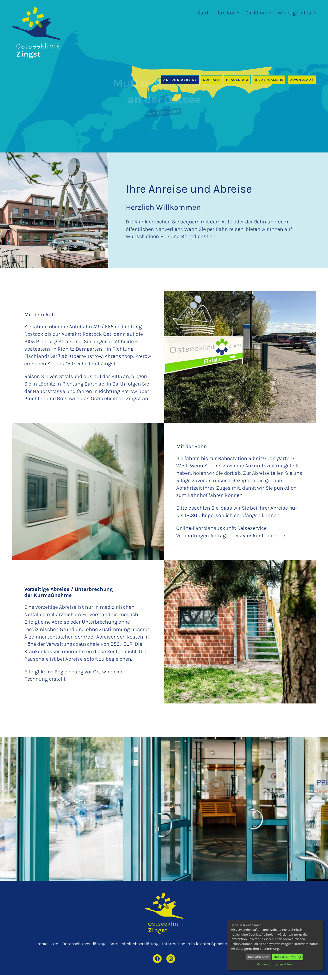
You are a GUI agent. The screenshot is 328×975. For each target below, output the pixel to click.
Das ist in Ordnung (287, 957)
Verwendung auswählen (274, 964)
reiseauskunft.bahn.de (258, 535)
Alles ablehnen (258, 957)
